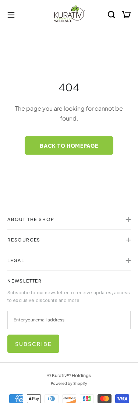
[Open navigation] (11, 14)
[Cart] (126, 14)
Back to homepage (69, 145)
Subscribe (33, 343)
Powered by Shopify (69, 383)
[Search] (111, 14)
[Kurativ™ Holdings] (69, 14)
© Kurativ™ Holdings (69, 375)
